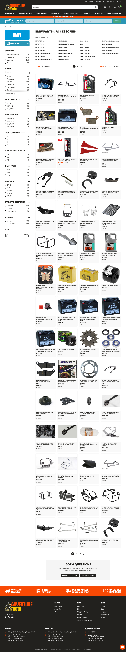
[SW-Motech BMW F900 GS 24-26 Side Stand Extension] (67, 242)
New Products (114, 14)
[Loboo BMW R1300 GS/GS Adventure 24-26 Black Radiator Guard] (111, 210)
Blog (78, 609)
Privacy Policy (82, 617)
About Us (80, 606)
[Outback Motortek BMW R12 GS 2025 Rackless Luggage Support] (111, 84)
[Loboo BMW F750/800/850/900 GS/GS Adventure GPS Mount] (67, 210)
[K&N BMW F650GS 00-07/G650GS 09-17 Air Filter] (46, 306)
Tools (103, 617)
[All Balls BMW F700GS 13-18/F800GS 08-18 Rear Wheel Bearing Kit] (111, 338)
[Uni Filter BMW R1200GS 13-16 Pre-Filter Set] (89, 148)
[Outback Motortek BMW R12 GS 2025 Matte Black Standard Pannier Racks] (111, 496)
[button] (122, 647)
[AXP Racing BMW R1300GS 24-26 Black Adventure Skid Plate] (111, 180)
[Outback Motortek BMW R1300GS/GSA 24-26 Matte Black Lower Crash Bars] (46, 464)
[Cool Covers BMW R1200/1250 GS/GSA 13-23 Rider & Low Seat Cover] (89, 464)
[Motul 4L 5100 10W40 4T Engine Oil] (89, 84)
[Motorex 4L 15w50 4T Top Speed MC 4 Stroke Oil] (89, 242)
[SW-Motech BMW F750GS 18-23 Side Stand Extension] (111, 401)
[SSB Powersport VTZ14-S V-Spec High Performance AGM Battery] (67, 306)
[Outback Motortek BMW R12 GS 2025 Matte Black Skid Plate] (46, 528)
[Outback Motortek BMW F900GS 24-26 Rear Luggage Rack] (111, 369)
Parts (103, 606)
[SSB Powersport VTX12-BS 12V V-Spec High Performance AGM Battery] (46, 338)
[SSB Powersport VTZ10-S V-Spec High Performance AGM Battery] (67, 116)
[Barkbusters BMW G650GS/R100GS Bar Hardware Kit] (67, 528)
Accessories (105, 615)
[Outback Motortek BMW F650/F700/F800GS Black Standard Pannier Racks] (67, 464)
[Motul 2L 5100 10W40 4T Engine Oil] (111, 116)
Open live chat (88, 576)
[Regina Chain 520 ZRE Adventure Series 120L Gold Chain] (46, 116)
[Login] (109, 7)
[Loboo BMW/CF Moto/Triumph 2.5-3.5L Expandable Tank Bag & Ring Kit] (89, 180)
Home (6, 26)
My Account (58, 606)
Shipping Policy (82, 612)
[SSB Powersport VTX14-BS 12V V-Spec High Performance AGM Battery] (111, 306)
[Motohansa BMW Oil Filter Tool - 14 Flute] (46, 401)
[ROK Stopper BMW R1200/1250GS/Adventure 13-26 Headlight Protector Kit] (89, 432)
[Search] (96, 7)
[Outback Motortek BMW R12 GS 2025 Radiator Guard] (67, 496)
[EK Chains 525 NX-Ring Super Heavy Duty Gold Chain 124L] (46, 148)
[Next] (85, 66)
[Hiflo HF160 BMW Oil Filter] (67, 338)
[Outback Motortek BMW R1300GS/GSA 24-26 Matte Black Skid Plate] (111, 432)
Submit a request (69, 576)
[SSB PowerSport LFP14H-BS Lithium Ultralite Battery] (46, 84)
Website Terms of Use (84, 620)
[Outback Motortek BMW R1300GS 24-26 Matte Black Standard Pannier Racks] (46, 242)
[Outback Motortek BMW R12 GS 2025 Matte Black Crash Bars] (89, 496)
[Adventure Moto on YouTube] (120, 1)
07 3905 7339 (92, 632)
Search (117, 21)
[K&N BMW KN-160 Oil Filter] (111, 274)
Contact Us (57, 609)
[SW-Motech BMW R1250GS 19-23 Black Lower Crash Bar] (46, 432)
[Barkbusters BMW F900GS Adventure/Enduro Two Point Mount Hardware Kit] (111, 148)
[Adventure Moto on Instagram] (117, 1)
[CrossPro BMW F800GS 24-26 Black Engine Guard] (46, 210)
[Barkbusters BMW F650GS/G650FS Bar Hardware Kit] (89, 528)
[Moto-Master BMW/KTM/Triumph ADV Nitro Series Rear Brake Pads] (46, 274)
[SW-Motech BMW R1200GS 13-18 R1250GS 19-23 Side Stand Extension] (67, 432)
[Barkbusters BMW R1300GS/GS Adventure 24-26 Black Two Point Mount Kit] (67, 84)
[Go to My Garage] (114, 7)
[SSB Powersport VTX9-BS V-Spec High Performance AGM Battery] (89, 306)
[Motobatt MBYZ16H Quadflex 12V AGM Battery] (67, 274)
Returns (79, 615)
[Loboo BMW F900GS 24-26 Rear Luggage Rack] (89, 210)
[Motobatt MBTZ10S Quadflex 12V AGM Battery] (89, 274)
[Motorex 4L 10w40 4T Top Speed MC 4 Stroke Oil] (111, 242)
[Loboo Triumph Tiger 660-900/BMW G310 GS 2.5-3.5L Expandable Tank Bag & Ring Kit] (111, 528)
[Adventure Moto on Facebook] (115, 1)
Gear (102, 609)
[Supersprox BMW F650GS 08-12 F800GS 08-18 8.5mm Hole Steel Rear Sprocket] (89, 369)
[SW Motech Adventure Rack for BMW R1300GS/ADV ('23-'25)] (67, 401)
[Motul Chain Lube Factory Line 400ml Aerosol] (67, 148)
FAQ (55, 612)
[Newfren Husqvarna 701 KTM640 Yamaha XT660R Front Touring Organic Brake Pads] (46, 369)
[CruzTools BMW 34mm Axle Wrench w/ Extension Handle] (67, 180)
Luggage (104, 612)
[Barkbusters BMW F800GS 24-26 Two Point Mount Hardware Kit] (111, 464)
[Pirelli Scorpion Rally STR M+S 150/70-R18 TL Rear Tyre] (89, 401)
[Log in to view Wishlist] (105, 7)
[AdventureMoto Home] (18, 607)
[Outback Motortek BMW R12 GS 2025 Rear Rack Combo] (46, 180)
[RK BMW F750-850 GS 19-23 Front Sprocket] (89, 338)
